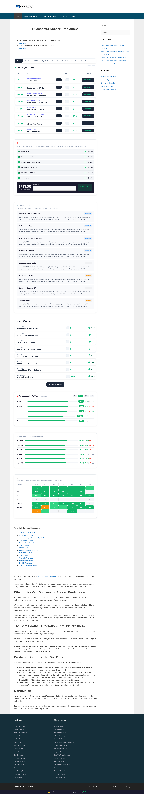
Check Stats (88, 79)
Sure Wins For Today (20, 752)
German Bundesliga (33, 100)
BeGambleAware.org (89, 792)
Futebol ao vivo (18, 748)
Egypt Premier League (34, 78)
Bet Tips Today (18, 755)
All (92, 396)
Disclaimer (116, 787)
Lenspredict (17, 736)
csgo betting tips (19, 771)
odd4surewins (18, 777)
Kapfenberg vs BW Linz (28, 263)
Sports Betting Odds (60, 777)
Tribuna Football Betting (108, 76)
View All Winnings (55, 384)
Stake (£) (36, 184)
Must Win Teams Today (61, 768)
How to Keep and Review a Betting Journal (114, 57)
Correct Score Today (107, 86)
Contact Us (107, 787)
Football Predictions (60, 732)
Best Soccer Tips (59, 774)
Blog (73, 16)
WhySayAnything (59, 736)
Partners (99, 787)
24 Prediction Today (20, 758)
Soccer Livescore (59, 758)
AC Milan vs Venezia (26, 251)
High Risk (45, 61)
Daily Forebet (58, 752)
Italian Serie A (31, 129)
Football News (18, 739)
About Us (91, 787)
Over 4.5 (74, 61)
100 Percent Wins (19, 745)
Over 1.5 (27, 61)
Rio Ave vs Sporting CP (27, 288)
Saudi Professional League (35, 114)
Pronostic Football (19, 761)
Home (18, 16)
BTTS (36, 61)
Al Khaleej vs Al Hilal (26, 276)
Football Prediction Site (61, 729)
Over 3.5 (65, 61)
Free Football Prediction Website (64, 742)
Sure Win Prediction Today (62, 755)
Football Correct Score (21, 732)
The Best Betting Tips (60, 748)
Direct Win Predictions (30, 16)
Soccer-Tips (17, 742)
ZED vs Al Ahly (24, 300)
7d (74, 396)
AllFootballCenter (59, 761)
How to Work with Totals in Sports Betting (113, 61)
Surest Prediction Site (60, 745)
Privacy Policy (125, 787)
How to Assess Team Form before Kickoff (114, 64)
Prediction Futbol (19, 764)
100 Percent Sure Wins (108, 83)
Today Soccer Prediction (21, 768)
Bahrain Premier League (34, 93)
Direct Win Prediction (20, 774)
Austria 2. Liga (31, 86)
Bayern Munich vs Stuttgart (29, 213)
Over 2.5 (55, 61)
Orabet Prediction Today (108, 89)
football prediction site (47, 576)
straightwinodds (59, 726)
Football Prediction (19, 726)
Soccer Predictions (60, 739)
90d (86, 396)
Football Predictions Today (62, 764)
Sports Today (105, 80)
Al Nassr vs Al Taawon (27, 226)
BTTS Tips (65, 16)
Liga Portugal (31, 107)
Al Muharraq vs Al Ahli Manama (30, 238)
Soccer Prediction (19, 729)
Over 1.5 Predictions (50, 16)
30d (80, 396)
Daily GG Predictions (60, 771)
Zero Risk (84, 61)
